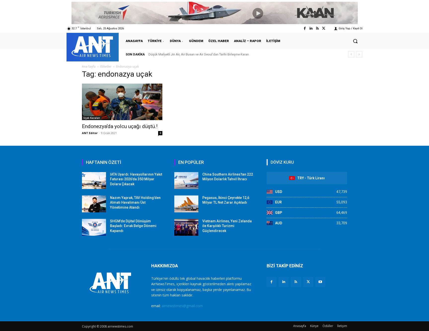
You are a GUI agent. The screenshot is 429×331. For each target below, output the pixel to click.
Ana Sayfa (89, 66)
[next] (359, 54)
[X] (308, 282)
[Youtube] (320, 282)
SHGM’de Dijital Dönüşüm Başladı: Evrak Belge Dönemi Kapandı (133, 226)
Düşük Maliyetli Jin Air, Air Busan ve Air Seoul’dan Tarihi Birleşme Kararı (198, 54)
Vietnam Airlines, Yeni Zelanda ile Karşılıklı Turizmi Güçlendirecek (227, 226)
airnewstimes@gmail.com (182, 305)
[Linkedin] (311, 28)
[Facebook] (305, 28)
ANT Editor (90, 133)
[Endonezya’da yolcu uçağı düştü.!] (122, 102)
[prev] (351, 54)
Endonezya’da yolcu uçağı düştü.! (119, 126)
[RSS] (296, 282)
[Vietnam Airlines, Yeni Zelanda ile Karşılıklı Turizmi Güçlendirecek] (186, 227)
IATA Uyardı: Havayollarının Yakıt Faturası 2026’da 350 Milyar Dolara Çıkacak (136, 179)
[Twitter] (324, 28)
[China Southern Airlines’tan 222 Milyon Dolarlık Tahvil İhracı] (186, 180)
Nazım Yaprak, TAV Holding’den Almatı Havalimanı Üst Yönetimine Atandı (135, 202)
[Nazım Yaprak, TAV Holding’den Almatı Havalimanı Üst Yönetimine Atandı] (94, 203)
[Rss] (317, 28)
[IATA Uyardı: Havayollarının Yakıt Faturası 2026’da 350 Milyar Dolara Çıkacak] (94, 180)
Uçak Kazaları (91, 118)
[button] (355, 41)
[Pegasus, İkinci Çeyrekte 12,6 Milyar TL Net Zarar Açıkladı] (186, 203)
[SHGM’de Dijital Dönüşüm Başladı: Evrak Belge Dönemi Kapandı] (94, 227)
